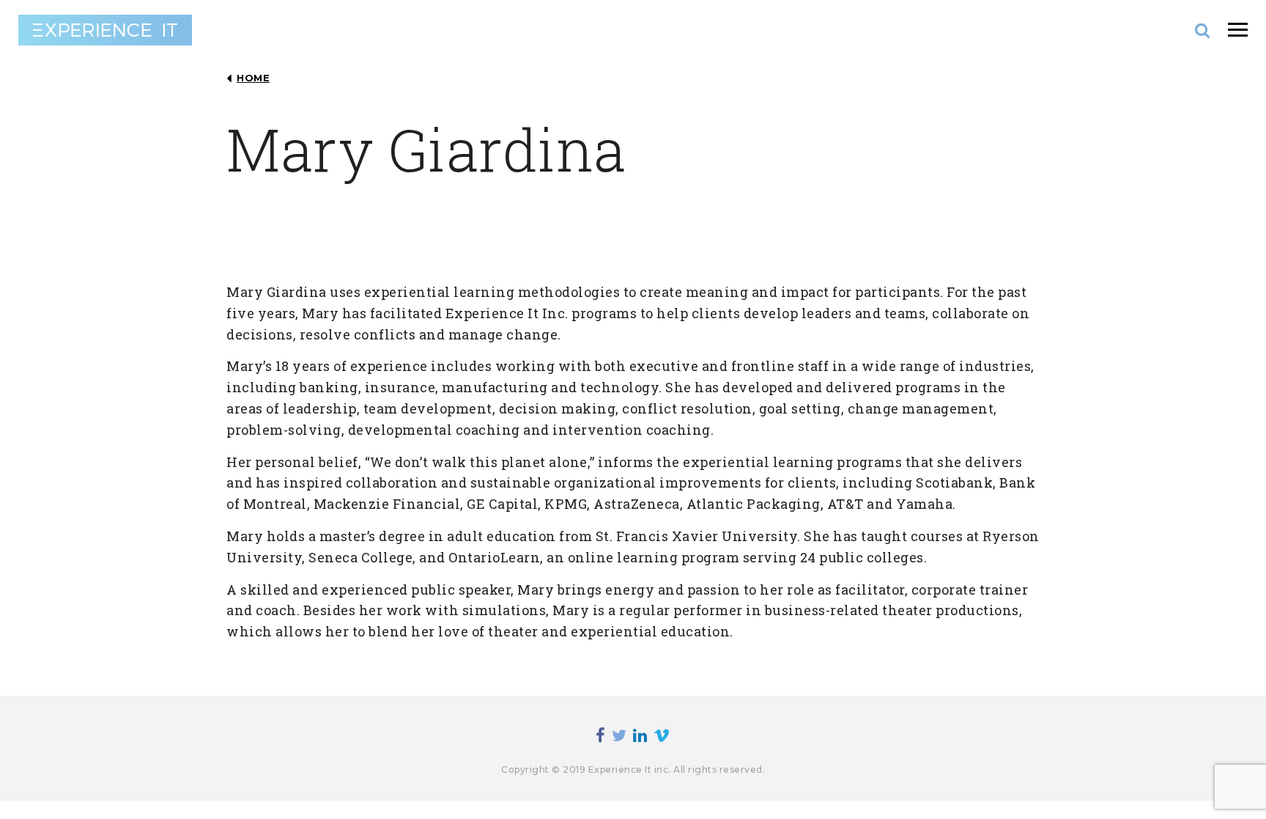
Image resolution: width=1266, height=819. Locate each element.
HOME (253, 78)
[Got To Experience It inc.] (105, 30)
